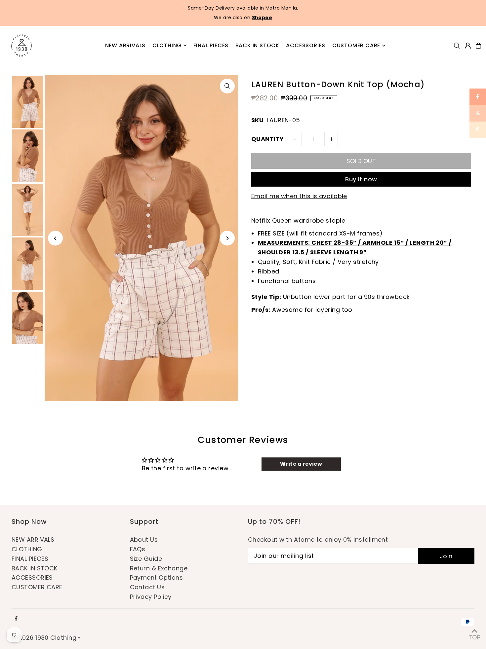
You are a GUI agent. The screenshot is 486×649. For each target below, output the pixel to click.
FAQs (137, 549)
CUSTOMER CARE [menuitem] (356, 45)
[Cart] (478, 46)
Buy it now (361, 179)
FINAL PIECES (30, 559)
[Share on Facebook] (477, 97)
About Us (144, 539)
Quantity (267, 139)
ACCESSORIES (32, 577)
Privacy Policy (151, 597)
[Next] (227, 238)
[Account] (468, 46)
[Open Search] (457, 46)
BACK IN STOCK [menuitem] (257, 45)
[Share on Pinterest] (477, 130)
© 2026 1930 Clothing (44, 637)
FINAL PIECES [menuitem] (211, 45)
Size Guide (146, 559)
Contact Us (147, 587)
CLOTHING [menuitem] (167, 45)
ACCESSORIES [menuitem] (305, 45)
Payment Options (156, 577)
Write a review (301, 464)
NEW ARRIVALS (33, 539)
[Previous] (55, 238)
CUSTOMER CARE (37, 587)
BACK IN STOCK (35, 568)
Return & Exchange (159, 568)
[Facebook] (16, 619)
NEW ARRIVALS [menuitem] (125, 45)
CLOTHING (27, 549)
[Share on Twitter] (477, 113)
